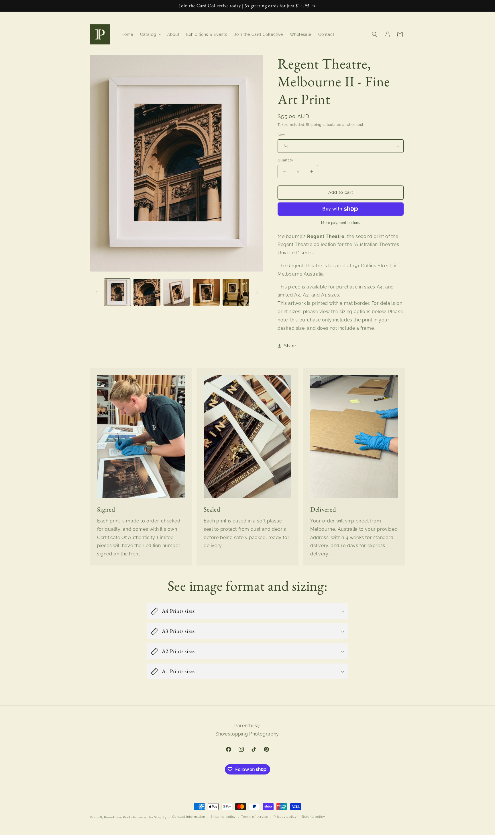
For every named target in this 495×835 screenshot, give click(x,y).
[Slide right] (257, 292)
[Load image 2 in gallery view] (146, 292)
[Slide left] (96, 292)
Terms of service (254, 817)
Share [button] (290, 346)
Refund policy (313, 817)
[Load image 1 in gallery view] (117, 292)
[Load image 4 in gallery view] (206, 292)
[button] (150, 34)
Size (281, 135)
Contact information (188, 817)
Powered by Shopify (150, 817)
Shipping (313, 125)
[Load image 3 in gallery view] (176, 292)
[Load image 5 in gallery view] (236, 292)
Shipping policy (223, 817)
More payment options (340, 223)
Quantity (285, 160)
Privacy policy (285, 817)
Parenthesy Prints (118, 817)
